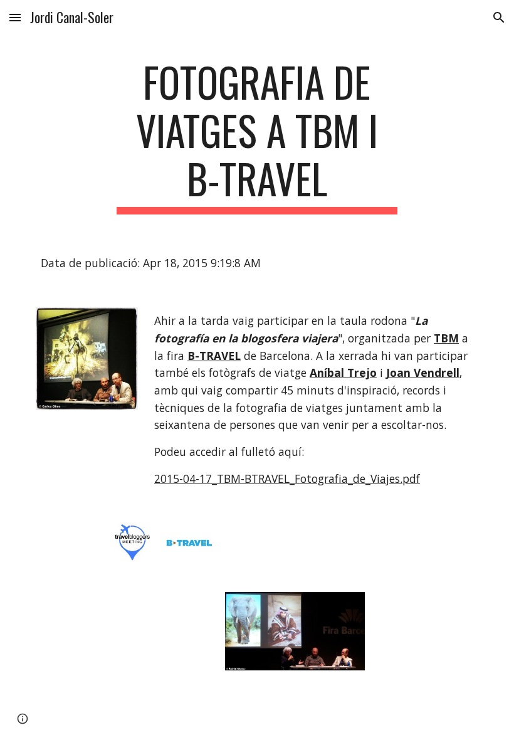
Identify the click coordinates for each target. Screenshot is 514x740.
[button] (15, 17)
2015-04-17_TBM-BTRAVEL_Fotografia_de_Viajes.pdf (287, 478)
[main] (257, 136)
